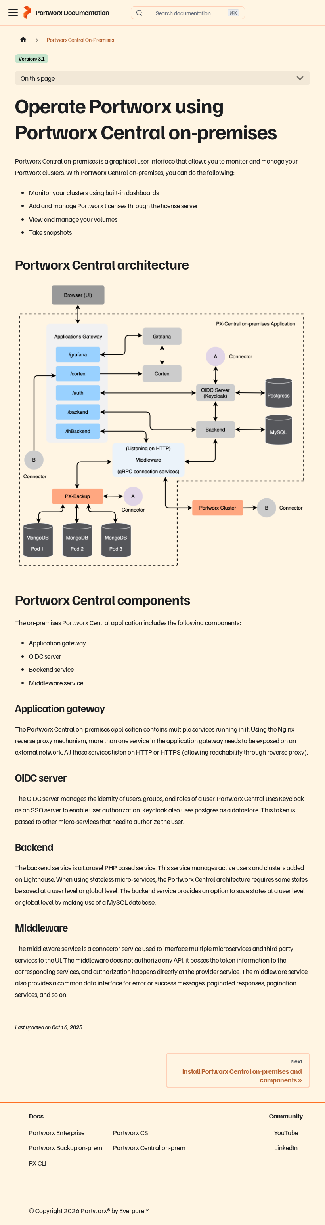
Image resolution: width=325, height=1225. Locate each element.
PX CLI (37, 1162)
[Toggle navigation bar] (13, 13)
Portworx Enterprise (56, 1132)
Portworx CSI (131, 1132)
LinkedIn (286, 1147)
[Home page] (23, 40)
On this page (38, 78)
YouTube (286, 1132)
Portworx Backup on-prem (65, 1147)
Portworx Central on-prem (149, 1147)
